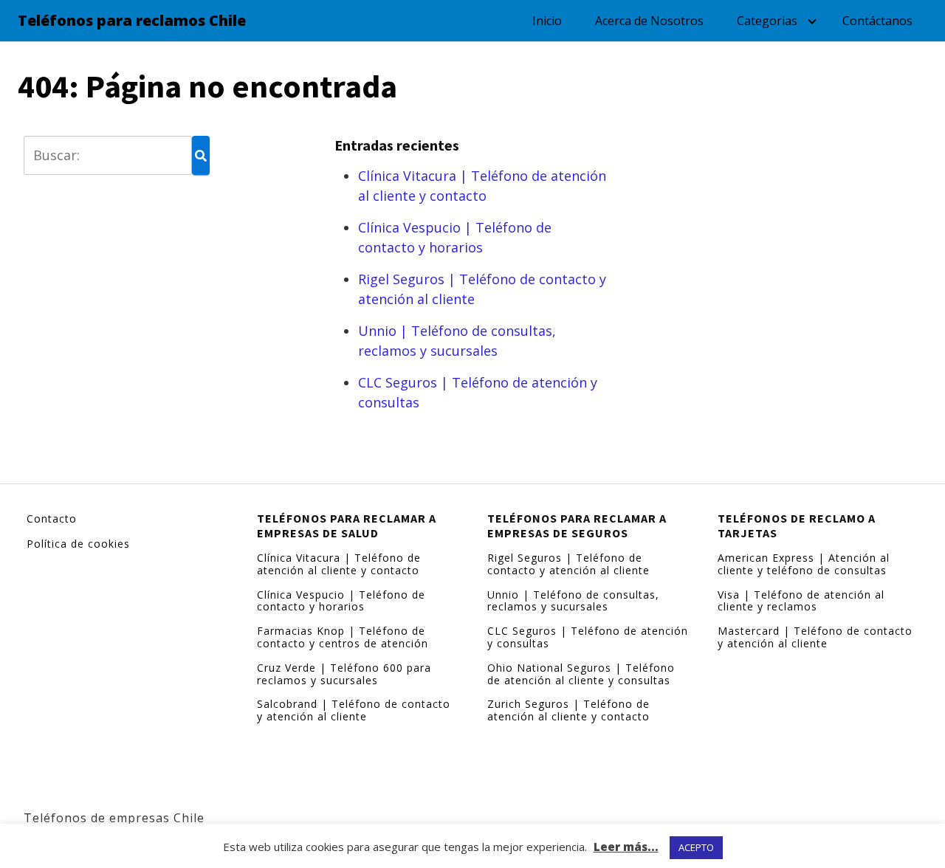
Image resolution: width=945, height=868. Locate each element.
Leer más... (626, 846)
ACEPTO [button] (696, 847)
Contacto (52, 519)
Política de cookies (78, 544)
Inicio (547, 21)
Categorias (767, 21)
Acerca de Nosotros (649, 21)
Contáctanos (877, 21)
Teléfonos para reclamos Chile (132, 20)
